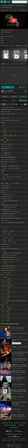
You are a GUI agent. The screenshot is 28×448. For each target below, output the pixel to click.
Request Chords (16, 343)
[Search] (26, 2)
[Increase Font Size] (16, 104)
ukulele (12, 63)
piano (8, 63)
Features (11, 422)
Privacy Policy (23, 422)
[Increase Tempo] (7, 46)
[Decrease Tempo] (2, 46)
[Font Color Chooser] (4, 104)
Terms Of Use (17, 422)
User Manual (21, 425)
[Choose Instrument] (16, 64)
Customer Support (14, 427)
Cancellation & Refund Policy (10, 425)
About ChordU (5, 422)
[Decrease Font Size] (10, 104)
